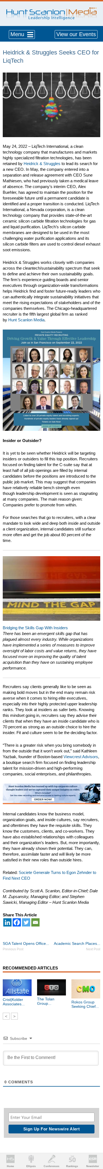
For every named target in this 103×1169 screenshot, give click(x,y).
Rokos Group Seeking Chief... (85, 1004)
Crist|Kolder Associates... (14, 1001)
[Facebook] (17, 922)
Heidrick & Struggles (42, 163)
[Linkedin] (7, 922)
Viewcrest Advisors (80, 756)
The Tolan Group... (45, 1001)
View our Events (76, 34)
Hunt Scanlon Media (26, 319)
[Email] (35, 922)
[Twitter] (26, 922)
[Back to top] (93, 1144)
